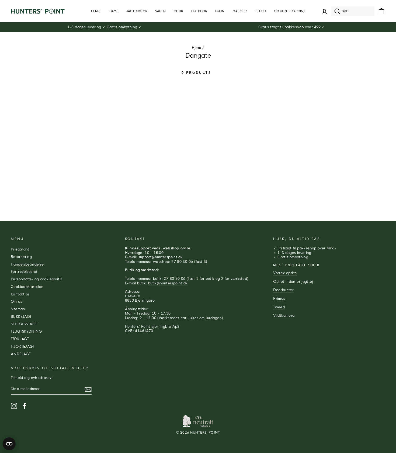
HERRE (96, 11)
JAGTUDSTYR (136, 11)
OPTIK (178, 11)
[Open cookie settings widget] (9, 443)
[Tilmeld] (88, 389)
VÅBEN (160, 11)
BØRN (219, 11)
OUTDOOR (199, 11)
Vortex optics (285, 273)
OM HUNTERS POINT (289, 11)
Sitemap (18, 309)
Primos (279, 299)
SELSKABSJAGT (24, 324)
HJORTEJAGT (22, 346)
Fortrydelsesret (24, 272)
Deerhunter (283, 290)
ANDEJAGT (21, 354)
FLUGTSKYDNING (26, 331)
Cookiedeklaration (27, 287)
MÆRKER (239, 11)
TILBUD (260, 11)
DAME (113, 11)
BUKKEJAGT (21, 317)
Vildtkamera (283, 315)
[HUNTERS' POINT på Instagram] (14, 406)
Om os (16, 301)
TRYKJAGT (20, 339)
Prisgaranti (20, 249)
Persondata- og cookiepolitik (36, 279)
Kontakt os (20, 294)
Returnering (21, 257)
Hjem (196, 48)
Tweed (279, 307)
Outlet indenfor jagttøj (293, 282)
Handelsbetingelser (28, 264)
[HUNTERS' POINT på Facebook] (24, 406)
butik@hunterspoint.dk (168, 283)
